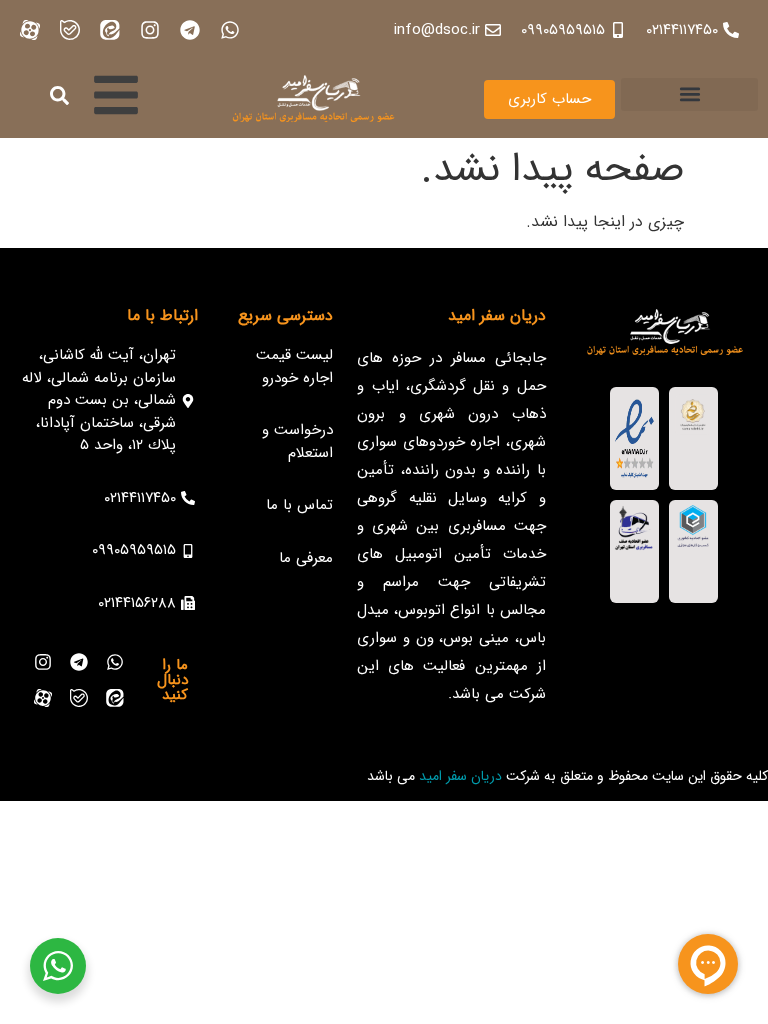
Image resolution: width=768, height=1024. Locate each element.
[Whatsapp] (230, 30)
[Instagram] (150, 30)
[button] (689, 94)
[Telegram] (190, 30)
